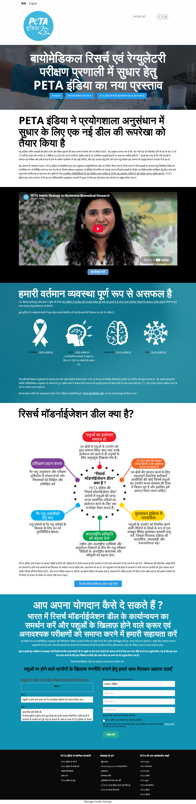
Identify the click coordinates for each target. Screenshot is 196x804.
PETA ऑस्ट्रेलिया (147, 785)
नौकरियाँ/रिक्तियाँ (67, 771)
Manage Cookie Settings (98, 801)
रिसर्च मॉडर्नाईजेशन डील (94, 393)
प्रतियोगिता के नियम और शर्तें (111, 780)
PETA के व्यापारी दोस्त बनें (110, 789)
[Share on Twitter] (165, 17)
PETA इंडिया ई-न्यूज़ (68, 780)
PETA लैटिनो (145, 794)
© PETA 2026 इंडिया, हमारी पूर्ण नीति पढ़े (115, 785)
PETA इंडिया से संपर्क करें (70, 766)
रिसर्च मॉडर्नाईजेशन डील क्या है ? (80, 95)
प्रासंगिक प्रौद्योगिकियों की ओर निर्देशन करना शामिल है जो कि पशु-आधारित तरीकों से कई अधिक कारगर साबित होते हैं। (114, 173)
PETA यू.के (144, 780)
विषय (23, 694)
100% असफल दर (45, 352)
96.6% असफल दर (158, 352)
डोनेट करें (64, 775)
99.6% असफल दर (123, 352)
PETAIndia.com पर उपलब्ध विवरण (114, 766)
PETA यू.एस (144, 761)
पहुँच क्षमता (104, 761)
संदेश (23, 706)
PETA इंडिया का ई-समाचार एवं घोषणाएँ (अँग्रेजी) (123, 719)
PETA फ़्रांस (144, 771)
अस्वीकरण (104, 771)
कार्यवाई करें (139, 16)
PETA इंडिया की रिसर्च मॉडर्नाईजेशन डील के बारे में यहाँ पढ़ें (121, 95)
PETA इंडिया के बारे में (69, 761)
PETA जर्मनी (144, 775)
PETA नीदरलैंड (146, 766)
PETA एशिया (145, 789)
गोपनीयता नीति (169, 724)
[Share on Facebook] (159, 17)
